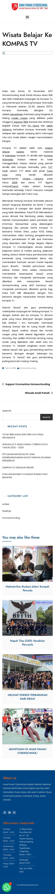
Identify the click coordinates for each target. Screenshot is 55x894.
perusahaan (16, 114)
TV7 (50, 167)
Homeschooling (28, 368)
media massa (19, 118)
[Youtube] (9, 812)
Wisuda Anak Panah (37, 393)
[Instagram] (14, 812)
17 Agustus (17, 121)
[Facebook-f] (4, 812)
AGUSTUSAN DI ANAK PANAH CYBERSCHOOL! (27, 751)
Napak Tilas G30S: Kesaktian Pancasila (27, 643)
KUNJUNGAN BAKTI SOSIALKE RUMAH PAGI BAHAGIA (24, 476)
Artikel (5, 504)
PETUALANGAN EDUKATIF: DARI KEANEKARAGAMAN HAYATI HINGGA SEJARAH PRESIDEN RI (26, 457)
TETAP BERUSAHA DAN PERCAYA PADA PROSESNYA (22, 436)
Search (6, 410)
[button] (27, 17)
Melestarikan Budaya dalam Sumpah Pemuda (27, 588)
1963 (25, 121)
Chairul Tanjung (33, 178)
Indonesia (10, 155)
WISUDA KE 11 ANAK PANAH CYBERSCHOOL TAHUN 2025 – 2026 (25, 446)
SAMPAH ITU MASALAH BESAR (18, 467)
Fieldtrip (6, 511)
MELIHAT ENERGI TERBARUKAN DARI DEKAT (27, 697)
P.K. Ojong (33, 125)
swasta (20, 151)
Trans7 (14, 186)
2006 (14, 182)
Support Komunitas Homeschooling (27, 384)
